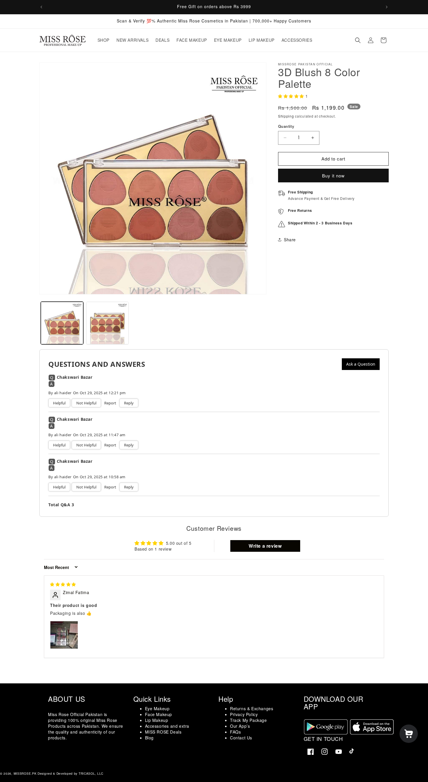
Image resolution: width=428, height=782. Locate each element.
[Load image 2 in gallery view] (107, 323)
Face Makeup (158, 714)
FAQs (235, 732)
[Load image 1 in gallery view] (62, 323)
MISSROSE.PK (25, 773)
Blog (149, 738)
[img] (63, 584)
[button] (357, 40)
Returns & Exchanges (251, 708)
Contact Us (241, 738)
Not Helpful (86, 403)
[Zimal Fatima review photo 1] (64, 635)
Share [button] (290, 239)
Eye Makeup (157, 708)
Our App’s (240, 726)
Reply (129, 403)
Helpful (59, 403)
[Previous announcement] (41, 7)
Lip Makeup (156, 720)
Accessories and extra (167, 726)
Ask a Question (360, 364)
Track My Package (248, 720)
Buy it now (333, 175)
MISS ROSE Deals (163, 732)
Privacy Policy (244, 714)
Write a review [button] (265, 545)
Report (110, 403)
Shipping (286, 116)
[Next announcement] (386, 7)
